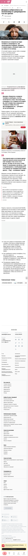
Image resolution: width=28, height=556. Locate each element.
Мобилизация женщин (8, 419)
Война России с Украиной (10, 397)
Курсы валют (6, 433)
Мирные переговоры (8, 402)
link (15, 339)
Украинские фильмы (8, 448)
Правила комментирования (20, 358)
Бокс (5, 482)
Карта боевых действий (9, 400)
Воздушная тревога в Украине (10, 404)
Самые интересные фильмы (10, 446)
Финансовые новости (8, 435)
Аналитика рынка (7, 472)
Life (2, 5)
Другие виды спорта (8, 489)
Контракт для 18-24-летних (9, 420)
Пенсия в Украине (7, 440)
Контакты (17, 363)
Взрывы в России (7, 407)
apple (14, 517)
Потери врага (7, 409)
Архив (16, 369)
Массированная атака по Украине (11, 406)
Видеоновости (7, 389)
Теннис (5, 486)
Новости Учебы (7, 458)
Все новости (7, 382)
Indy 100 (9, 18)
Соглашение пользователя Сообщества (20, 356)
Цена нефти (6, 431)
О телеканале (4, 360)
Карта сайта (17, 371)
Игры (16, 373)
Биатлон (5, 487)
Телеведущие (4, 362)
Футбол (5, 484)
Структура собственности (20, 367)
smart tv (5, 520)
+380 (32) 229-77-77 (9, 538)
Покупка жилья (7, 474)
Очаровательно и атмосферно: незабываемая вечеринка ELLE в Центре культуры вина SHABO (13, 88)
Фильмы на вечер (7, 450)
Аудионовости (7, 391)
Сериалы (5, 453)
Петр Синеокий (7, 16)
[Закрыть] (25, 545)
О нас (3, 353)
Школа (5, 461)
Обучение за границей (8, 466)
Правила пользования (6, 366)
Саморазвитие (7, 465)
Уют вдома (6, 5)
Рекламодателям (5, 364)
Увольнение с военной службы (10, 415)
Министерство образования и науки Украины (13, 459)
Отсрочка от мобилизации (9, 422)
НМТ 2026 (6, 463)
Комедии (5, 452)
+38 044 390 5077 (18, 334)
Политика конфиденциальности (6, 369)
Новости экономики (9, 430)
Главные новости (7, 384)
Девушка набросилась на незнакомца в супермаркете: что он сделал (18, 5)
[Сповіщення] (26, 2)
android (5, 517)
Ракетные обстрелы (8, 398)
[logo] (8, 2)
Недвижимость (7, 471)
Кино (5, 445)
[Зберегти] (24, 22)
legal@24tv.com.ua (16, 539)
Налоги (5, 439)
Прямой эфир (7, 387)
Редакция (3, 355)
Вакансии (17, 365)
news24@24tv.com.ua (6, 334)
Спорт (5, 480)
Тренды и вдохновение (9, 476)
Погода (5, 392)
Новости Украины (7, 385)
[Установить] (14, 547)
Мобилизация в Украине (10, 414)
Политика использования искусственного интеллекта (7, 372)
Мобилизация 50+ (7, 417)
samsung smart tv (14, 520)
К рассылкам (8, 508)
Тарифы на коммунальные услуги (11, 437)
